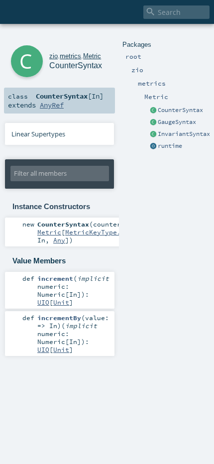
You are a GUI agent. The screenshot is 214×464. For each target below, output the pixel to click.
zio (53, 56)
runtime (170, 145)
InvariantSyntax (184, 133)
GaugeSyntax (177, 121)
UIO (43, 302)
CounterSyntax (180, 110)
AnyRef (52, 105)
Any (59, 240)
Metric (92, 56)
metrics (70, 56)
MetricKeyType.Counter (107, 232)
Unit (61, 302)
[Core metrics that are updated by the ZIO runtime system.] (153, 146)
